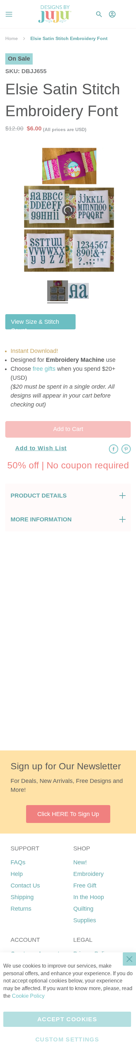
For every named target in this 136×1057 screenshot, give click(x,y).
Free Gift (84, 885)
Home (11, 38)
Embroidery (88, 874)
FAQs (18, 862)
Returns (21, 908)
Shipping (22, 897)
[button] (125, 14)
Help (17, 874)
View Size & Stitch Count (35, 323)
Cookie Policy (28, 996)
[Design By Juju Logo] (54, 14)
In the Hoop (88, 897)
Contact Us (25, 885)
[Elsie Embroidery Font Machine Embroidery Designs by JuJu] (57, 292)
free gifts (44, 368)
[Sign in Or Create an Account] (112, 14)
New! (80, 862)
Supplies (84, 920)
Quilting (83, 908)
